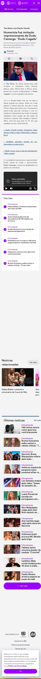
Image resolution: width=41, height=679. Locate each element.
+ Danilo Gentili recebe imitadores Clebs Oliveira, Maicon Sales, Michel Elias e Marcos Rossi (20, 132)
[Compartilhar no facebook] (20, 58)
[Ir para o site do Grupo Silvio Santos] (17, 634)
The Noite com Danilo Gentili (17, 28)
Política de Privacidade (17, 666)
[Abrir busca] (34, 3)
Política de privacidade (20, 645)
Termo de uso (20, 649)
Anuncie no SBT (20, 641)
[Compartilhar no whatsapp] (9, 58)
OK (20, 671)
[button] (18, 383)
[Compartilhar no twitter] (31, 58)
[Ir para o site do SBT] (33, 634)
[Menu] (38, 3)
